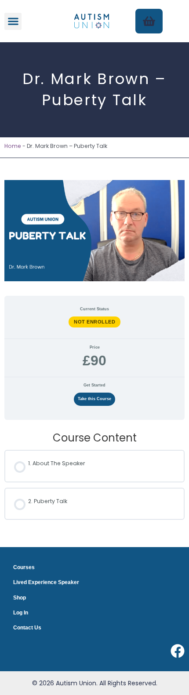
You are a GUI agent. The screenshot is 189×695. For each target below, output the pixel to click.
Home (12, 146)
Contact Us (27, 628)
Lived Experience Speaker (46, 582)
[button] (13, 21)
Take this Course (94, 399)
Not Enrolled (94, 321)
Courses (24, 567)
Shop (19, 598)
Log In (20, 613)
